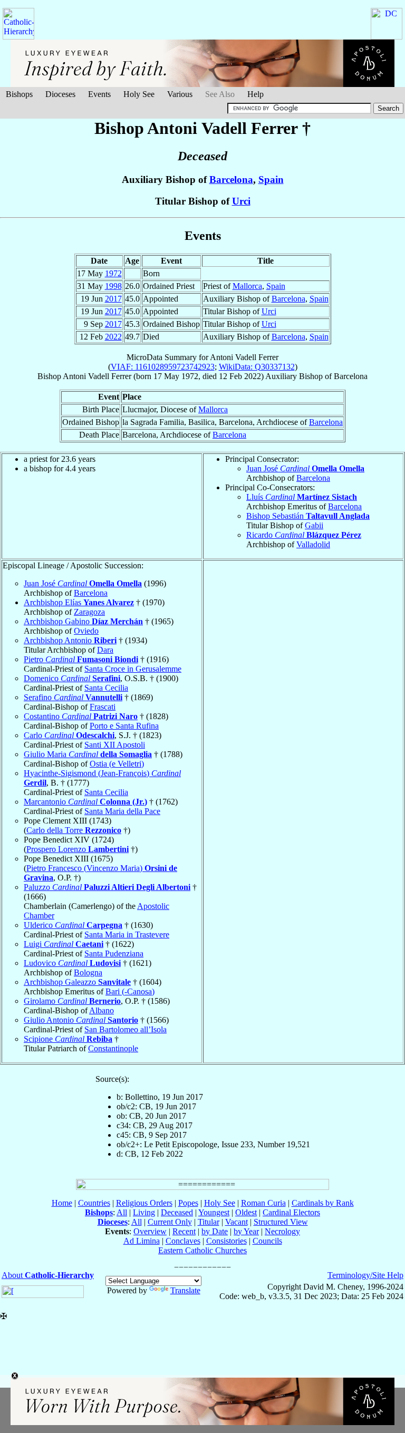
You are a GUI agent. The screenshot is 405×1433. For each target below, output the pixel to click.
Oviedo (86, 630)
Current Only (170, 1221)
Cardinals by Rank (323, 1202)
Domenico (72, 678)
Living (144, 1212)
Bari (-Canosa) (130, 991)
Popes (188, 1202)
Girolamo (72, 1000)
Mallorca (247, 286)
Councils (267, 1240)
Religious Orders (144, 1202)
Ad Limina (141, 1240)
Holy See (139, 94)
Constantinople (113, 1048)
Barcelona (231, 179)
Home (62, 1202)
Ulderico (73, 925)
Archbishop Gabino (83, 621)
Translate (185, 1290)
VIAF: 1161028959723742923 (163, 366)
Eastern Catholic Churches (202, 1250)
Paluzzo (107, 887)
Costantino (81, 716)
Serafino (73, 697)
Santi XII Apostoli (114, 744)
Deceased (177, 1212)
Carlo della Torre (73, 830)
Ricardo (303, 534)
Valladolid (313, 544)
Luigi (63, 944)
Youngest (213, 1212)
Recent (184, 1231)
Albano (101, 1010)
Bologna (88, 972)
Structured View (281, 1221)
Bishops (19, 94)
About (48, 1275)
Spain (271, 179)
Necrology (282, 1231)
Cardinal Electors (291, 1212)
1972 (113, 273)
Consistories (226, 1240)
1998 (113, 286)
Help (255, 94)
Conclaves (183, 1240)
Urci (241, 201)
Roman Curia (263, 1202)
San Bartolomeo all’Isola (125, 1029)
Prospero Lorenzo (77, 849)
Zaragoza (89, 611)
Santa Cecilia (106, 687)
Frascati (102, 706)
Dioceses (60, 94)
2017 (113, 298)
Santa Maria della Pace (122, 811)
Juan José (305, 468)
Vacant (236, 1221)
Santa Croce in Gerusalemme (132, 668)
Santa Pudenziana (113, 953)
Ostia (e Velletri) (117, 763)
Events (99, 94)
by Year (246, 1231)
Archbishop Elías (79, 602)
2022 (113, 336)
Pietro (81, 659)
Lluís (301, 496)
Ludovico (72, 962)
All (122, 1212)
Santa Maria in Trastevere (126, 934)
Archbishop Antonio (70, 640)
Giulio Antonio (81, 1019)
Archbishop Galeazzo (77, 981)
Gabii (314, 525)
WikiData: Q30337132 (257, 366)
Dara (105, 649)
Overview (150, 1231)
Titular (208, 1221)
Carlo (69, 735)
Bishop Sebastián (308, 515)
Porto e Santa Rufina (124, 725)
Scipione (68, 1038)
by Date (214, 1231)
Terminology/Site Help (365, 1275)
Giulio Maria (88, 754)
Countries (94, 1202)
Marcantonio (85, 801)
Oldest (246, 1212)
